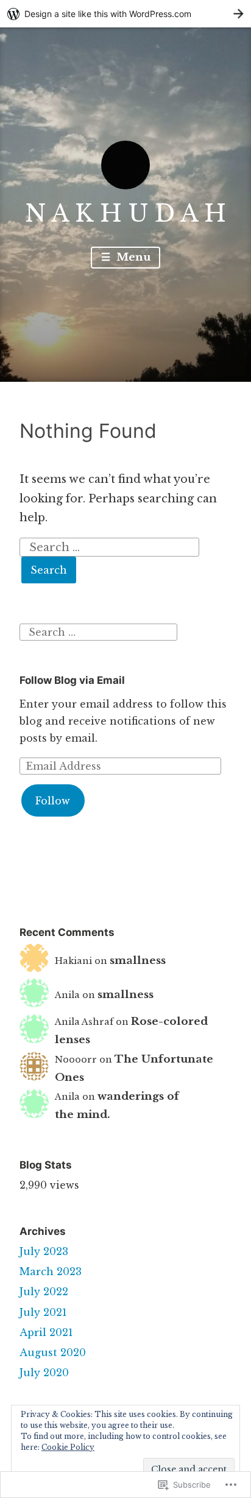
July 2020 (44, 1372)
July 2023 (43, 1251)
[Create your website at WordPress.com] (125, 13)
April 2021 (46, 1332)
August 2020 (52, 1352)
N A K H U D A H (125, 213)
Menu (131, 257)
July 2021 (43, 1312)
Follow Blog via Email (72, 680)
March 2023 (50, 1271)
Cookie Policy (67, 1447)
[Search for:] (109, 546)
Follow (52, 801)
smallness (138, 960)
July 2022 (43, 1291)
